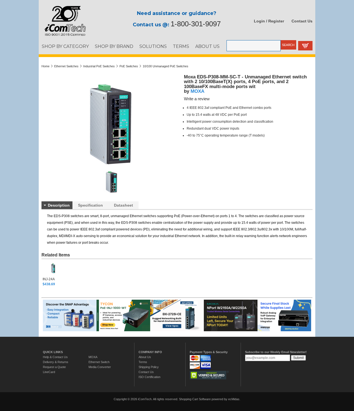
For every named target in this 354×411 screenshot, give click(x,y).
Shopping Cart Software (195, 399)
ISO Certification (149, 377)
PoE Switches (128, 66)
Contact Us (302, 21)
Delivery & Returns (55, 362)
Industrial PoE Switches (99, 66)
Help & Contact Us (55, 357)
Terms (143, 362)
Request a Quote (54, 367)
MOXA (197, 91)
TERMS (181, 46)
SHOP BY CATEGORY (65, 46)
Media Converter (99, 367)
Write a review (197, 99)
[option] (60, 273)
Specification (90, 205)
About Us (145, 357)
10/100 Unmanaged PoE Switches (165, 66)
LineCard (49, 372)
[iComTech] (62, 36)
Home (45, 66)
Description (59, 205)
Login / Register (269, 21)
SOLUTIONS (153, 46)
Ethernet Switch (99, 362)
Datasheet (123, 205)
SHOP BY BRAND (114, 46)
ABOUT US (207, 46)
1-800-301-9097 (196, 24)
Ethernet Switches (66, 66)
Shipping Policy (149, 367)
